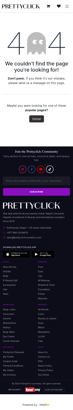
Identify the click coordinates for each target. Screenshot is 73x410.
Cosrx (41, 314)
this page (57, 83)
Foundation (44, 289)
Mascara (42, 298)
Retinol (6, 327)
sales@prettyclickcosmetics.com (24, 237)
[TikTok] (50, 169)
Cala (40, 341)
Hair (5, 289)
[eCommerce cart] (48, 6)
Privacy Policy (45, 370)
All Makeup (44, 280)
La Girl (41, 336)
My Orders (8, 370)
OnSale (7, 271)
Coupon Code (10, 361)
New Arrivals (9, 266)
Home (36, 119)
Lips (40, 275)
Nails (5, 293)
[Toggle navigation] (67, 6)
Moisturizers (9, 323)
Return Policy (45, 365)
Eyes (40, 271)
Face (40, 266)
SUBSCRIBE (36, 191)
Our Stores (43, 374)
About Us (43, 352)
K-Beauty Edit (10, 280)
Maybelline (44, 332)
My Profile (8, 356)
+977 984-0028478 (17, 232)
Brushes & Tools (46, 284)
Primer (41, 293)
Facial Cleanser (11, 341)
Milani (41, 327)
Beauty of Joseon (47, 318)
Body (5, 275)
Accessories (9, 284)
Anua (40, 323)
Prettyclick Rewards (13, 352)
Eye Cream (8, 336)
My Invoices (9, 374)
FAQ (40, 361)
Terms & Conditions (13, 365)
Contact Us (44, 356)
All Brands (43, 309)
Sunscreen (8, 314)
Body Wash (9, 332)
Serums (7, 318)
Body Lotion (9, 309)
